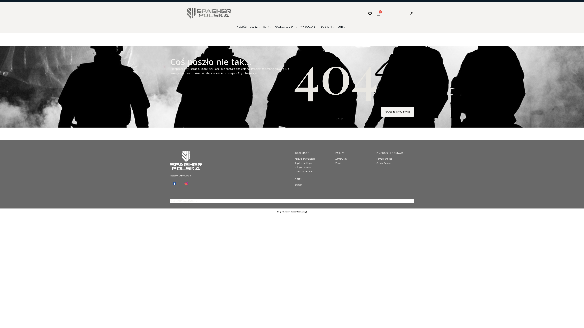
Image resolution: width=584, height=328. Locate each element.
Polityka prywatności (304, 158)
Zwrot (338, 163)
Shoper (191, 200)
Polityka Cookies (302, 167)
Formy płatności (384, 158)
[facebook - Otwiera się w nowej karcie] (174, 183)
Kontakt (298, 184)
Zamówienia (341, 158)
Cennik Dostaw (383, 163)
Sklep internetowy (291, 212)
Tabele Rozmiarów (303, 171)
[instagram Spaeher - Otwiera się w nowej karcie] (186, 183)
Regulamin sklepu (303, 163)
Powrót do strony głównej (397, 111)
